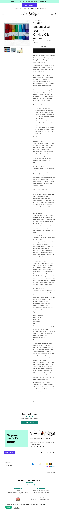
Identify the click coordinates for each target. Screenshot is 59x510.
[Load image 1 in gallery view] (7, 50)
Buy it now (44, 51)
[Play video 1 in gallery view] (20, 50)
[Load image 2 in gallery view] (13, 50)
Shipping (43, 40)
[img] (29, 483)
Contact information (51, 472)
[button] (3, 13)
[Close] (57, 503)
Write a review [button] (29, 422)
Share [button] (36, 401)
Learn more (45, 504)
